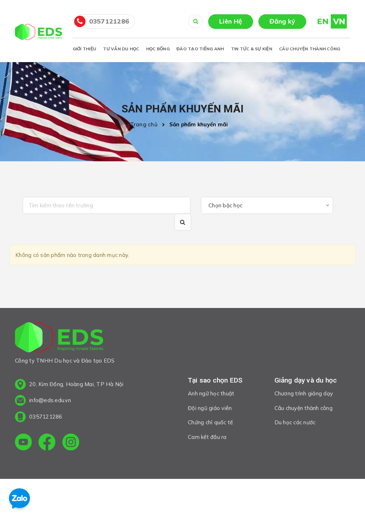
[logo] (59, 338)
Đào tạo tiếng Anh (200, 48)
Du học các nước (295, 422)
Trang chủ (145, 124)
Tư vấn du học (121, 48)
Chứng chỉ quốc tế (210, 422)
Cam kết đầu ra (207, 437)
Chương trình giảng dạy (303, 393)
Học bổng (158, 48)
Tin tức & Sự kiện (251, 48)
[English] (320, 21)
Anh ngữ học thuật (211, 393)
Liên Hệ (230, 21)
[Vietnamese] (339, 21)
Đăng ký (282, 21)
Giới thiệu (85, 48)
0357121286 (109, 21)
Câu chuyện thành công (309, 48)
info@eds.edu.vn (50, 400)
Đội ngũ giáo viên (210, 408)
